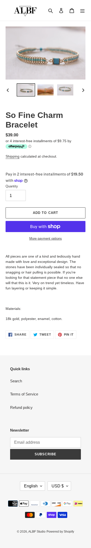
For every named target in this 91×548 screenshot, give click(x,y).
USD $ (58, 486)
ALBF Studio (37, 531)
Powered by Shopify (60, 531)
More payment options (45, 238)
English (31, 486)
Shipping (12, 156)
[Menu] (82, 10)
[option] (26, 89)
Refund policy (21, 407)
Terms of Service (24, 394)
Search (16, 381)
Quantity (12, 186)
